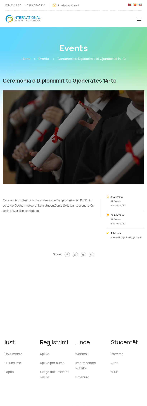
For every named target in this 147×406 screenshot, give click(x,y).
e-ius (114, 372)
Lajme (9, 372)
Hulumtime (12, 363)
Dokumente (13, 354)
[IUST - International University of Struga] (23, 20)
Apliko (44, 354)
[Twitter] (83, 254)
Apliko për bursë (52, 363)
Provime (117, 354)
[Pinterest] (91, 254)
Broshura (82, 377)
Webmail (82, 354)
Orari (114, 363)
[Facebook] (67, 254)
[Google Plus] (75, 254)
